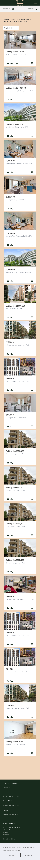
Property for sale (8, 787)
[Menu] (35, 2)
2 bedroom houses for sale (11, 796)
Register (5, 810)
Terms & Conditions (9, 839)
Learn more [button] (16, 850)
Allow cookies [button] (28, 855)
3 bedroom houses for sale (11, 805)
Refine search (7, 9)
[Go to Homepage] (20, 3)
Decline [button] (11, 855)
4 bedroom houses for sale (11, 814)
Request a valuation (9, 792)
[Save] (32, 63)
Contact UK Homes (9, 801)
